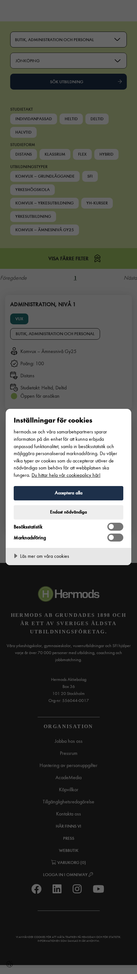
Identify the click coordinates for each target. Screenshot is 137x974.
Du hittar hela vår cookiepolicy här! (66, 475)
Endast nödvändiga (68, 512)
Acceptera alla (69, 493)
